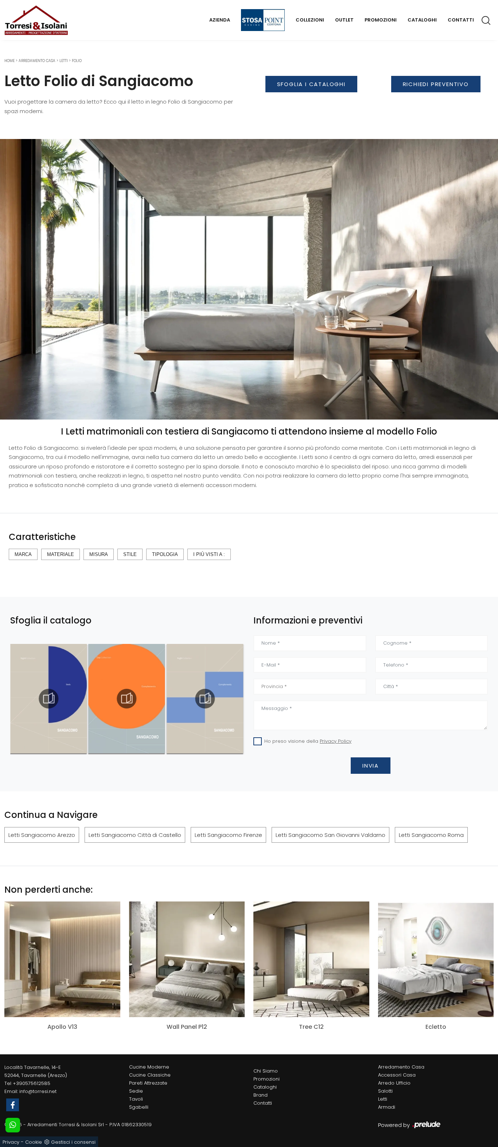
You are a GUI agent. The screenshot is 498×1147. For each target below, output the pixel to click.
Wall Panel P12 (187, 1027)
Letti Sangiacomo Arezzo (41, 835)
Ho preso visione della (307, 741)
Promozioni (381, 19)
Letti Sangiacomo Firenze (228, 835)
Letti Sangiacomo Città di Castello (135, 835)
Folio (77, 60)
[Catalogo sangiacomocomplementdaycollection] (48, 698)
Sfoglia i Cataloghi (311, 84)
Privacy (11, 1142)
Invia (370, 765)
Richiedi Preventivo (436, 84)
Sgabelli (138, 1107)
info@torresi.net (38, 1091)
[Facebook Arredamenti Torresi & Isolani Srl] (12, 1104)
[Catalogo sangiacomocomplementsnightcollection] (127, 698)
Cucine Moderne (149, 1066)
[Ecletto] (436, 959)
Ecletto (435, 1027)
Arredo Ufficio (394, 1083)
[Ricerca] (486, 20)
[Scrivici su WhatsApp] (12, 1125)
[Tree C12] (311, 959)
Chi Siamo (265, 1070)
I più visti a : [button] (209, 554)
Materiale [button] (60, 554)
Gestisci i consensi (73, 1142)
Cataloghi (422, 19)
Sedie (136, 1091)
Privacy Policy (335, 741)
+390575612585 (31, 1083)
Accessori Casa (397, 1074)
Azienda (219, 19)
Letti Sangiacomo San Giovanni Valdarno (330, 835)
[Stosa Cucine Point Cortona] (263, 20)
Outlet (344, 19)
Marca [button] (23, 554)
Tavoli (136, 1099)
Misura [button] (98, 554)
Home (9, 60)
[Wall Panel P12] (187, 959)
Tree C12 (311, 1027)
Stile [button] (130, 554)
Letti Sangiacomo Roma (431, 835)
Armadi (386, 1107)
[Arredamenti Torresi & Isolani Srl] (36, 20)
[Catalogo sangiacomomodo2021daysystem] (205, 698)
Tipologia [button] (165, 554)
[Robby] (436, 103)
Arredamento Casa (37, 60)
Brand (260, 1095)
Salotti (385, 1091)
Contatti (461, 19)
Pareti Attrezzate (148, 1083)
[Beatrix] (311, 103)
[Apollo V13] (62, 959)
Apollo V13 (62, 1027)
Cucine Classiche (150, 1074)
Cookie (33, 1142)
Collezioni (310, 19)
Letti (63, 60)
